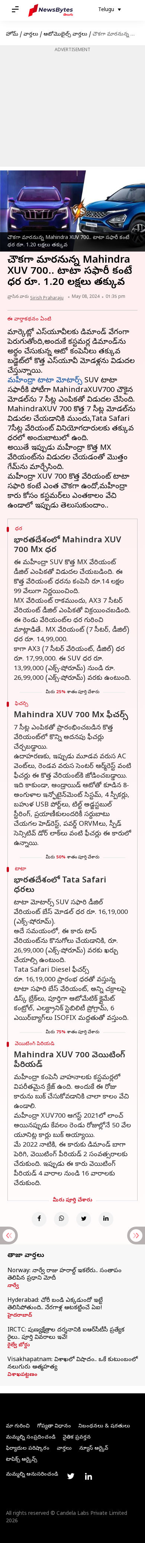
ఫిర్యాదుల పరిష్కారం (27, 1448)
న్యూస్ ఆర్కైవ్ (93, 1448)
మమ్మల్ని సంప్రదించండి (30, 1437)
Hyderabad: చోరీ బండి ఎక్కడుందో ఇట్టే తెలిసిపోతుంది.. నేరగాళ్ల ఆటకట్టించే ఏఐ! (55, 1304)
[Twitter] (83, 1219)
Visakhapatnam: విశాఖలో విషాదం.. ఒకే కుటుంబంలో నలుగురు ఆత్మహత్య (72, 1363)
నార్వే (13, 1286)
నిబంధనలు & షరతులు (104, 1426)
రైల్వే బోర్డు (18, 1345)
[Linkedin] (106, 1219)
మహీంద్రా (22, 381)
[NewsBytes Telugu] (50, 10)
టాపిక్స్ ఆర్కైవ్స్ (21, 1459)
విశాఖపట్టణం (22, 1375)
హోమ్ (12, 34)
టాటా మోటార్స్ (60, 381)
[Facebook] (39, 1219)
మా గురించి (18, 1426)
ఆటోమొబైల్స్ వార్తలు (65, 34)
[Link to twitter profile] (71, 1476)
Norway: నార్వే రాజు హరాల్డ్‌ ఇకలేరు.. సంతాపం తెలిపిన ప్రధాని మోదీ (64, 1274)
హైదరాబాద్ (19, 1316)
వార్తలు (30, 34)
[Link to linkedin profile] (88, 1476)
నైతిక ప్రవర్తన (77, 1437)
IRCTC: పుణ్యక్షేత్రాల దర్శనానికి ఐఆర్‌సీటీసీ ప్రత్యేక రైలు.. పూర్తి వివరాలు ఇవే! (66, 1334)
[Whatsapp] (61, 1219)
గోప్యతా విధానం (54, 1426)
